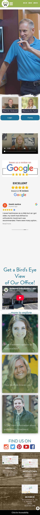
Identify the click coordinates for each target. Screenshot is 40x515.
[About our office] (10, 103)
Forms (30, 117)
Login (10, 117)
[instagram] (6, 446)
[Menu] (11, 2)
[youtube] (25, 446)
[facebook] (32, 446)
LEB (25, 3)
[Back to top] (38, 508)
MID (31, 3)
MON (36, 3)
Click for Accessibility (20, 512)
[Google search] (20, 168)
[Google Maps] (10, 459)
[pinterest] (19, 446)
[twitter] (12, 446)
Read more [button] (7, 224)
